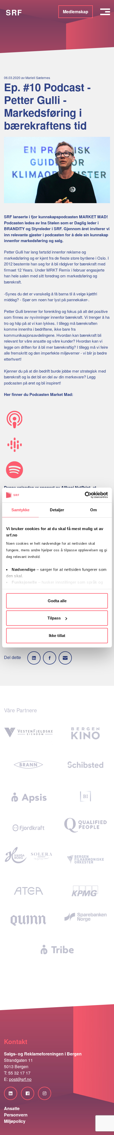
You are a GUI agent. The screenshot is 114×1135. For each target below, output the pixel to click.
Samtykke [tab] (20, 509)
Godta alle (57, 600)
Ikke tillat (57, 635)
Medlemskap (75, 11)
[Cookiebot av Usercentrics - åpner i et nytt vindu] (85, 495)
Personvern (16, 1115)
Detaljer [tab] (57, 509)
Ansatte (12, 1108)
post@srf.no (20, 1079)
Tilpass (54, 618)
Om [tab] (93, 509)
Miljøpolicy (14, 1121)
